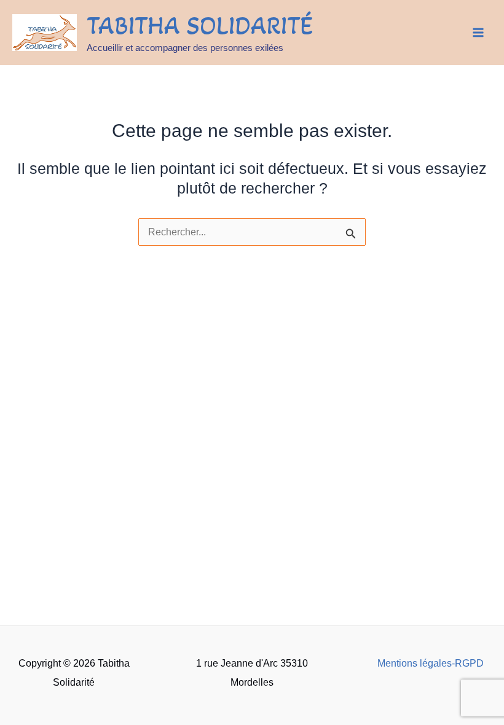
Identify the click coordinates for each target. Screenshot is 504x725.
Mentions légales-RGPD (430, 662)
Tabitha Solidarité (200, 25)
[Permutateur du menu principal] (478, 33)
